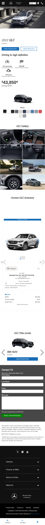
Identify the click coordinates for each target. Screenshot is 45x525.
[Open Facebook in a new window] (22, 452)
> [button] (41, 262)
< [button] (6, 241)
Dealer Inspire (35, 514)
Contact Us (20, 507)
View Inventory (10, 49)
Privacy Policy (10, 507)
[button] (38, 241)
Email (4, 388)
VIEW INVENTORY (22, 359)
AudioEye (36, 507)
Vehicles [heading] (9, 462)
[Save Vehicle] (38, 269)
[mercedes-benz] (11, 3)
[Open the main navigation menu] (3, 3)
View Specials (29, 49)
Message (5, 395)
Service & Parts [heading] (12, 477)
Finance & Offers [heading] (12, 470)
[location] (38, 3)
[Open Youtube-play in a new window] (27, 452)
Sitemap (28, 507)
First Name (6, 375)
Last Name (6, 381)
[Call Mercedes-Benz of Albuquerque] (42, 3)
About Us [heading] (9, 485)
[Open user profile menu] (37, 521)
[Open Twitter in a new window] (17, 452)
